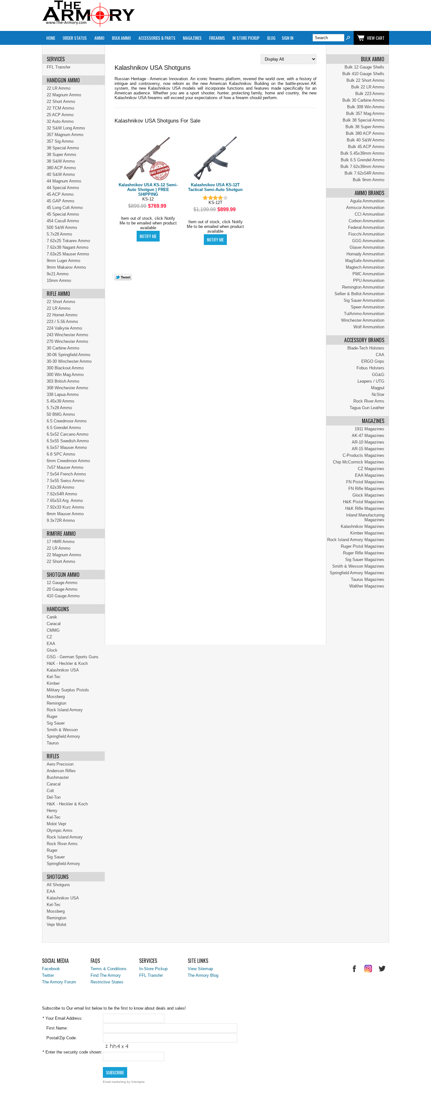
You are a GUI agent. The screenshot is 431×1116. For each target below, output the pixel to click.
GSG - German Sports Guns (72, 656)
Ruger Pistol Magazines (362, 546)
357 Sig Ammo (60, 141)
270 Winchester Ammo (67, 341)
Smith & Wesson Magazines (358, 566)
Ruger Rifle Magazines (363, 553)
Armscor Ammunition (365, 207)
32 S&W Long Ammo (66, 128)
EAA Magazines (369, 475)
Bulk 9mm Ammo (368, 179)
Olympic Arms (60, 830)
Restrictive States (107, 982)
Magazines (192, 38)
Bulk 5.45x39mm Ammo (362, 153)
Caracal (54, 623)
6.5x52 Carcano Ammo (67, 434)
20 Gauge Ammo (62, 589)
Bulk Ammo (121, 38)
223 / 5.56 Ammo (62, 321)
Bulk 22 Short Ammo (365, 80)
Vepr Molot (56, 924)
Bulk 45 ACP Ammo (366, 146)
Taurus (53, 743)
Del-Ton (54, 797)
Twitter (48, 975)
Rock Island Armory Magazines (355, 539)
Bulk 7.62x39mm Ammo (362, 166)
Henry (52, 810)
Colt (50, 790)
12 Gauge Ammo (62, 582)
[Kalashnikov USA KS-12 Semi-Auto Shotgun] (148, 158)
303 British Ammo (63, 381)
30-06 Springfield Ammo (68, 354)
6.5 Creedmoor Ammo (66, 421)
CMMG (53, 630)
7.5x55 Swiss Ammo (65, 480)
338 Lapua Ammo (63, 394)
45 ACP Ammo (60, 194)
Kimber (53, 683)
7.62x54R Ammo (62, 494)
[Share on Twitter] (123, 279)
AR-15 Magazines (368, 448)
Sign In (287, 38)
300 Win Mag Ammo (65, 374)
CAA (380, 354)
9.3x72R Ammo (61, 520)
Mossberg (56, 696)
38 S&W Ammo (61, 161)
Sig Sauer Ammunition (364, 300)
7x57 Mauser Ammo (65, 467)
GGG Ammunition (368, 240)
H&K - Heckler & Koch (67, 663)
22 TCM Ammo (60, 108)
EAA (51, 643)
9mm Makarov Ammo (66, 267)
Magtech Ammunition (365, 267)
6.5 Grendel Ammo (64, 427)
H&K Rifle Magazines (364, 508)
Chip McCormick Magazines (358, 462)
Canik (52, 617)
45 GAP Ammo (60, 201)
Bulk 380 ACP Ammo (365, 133)
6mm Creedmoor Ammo (68, 460)
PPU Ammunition (368, 280)
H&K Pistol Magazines (363, 501)
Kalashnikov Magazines (362, 526)
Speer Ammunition (367, 307)
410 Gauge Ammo (63, 596)
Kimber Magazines (367, 533)
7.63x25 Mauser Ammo (68, 254)
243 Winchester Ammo (67, 334)
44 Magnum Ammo (64, 181)
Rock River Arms (368, 401)
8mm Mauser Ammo (65, 513)
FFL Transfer (58, 67)
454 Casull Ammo (63, 220)
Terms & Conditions (109, 968)
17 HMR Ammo (60, 541)
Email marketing (114, 1081)
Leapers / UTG (370, 381)
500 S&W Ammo (62, 227)
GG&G (378, 374)
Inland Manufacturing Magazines (365, 517)
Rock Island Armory (65, 709)
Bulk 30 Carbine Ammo (363, 100)
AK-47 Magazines (368, 435)
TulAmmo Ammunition (364, 313)
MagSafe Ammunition (364, 260)
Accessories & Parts (157, 38)
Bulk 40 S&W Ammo (365, 140)
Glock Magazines (368, 495)
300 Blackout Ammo (65, 368)
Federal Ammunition (366, 227)
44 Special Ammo (63, 187)
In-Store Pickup (153, 968)
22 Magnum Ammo (64, 95)
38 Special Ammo (63, 148)
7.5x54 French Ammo (66, 474)
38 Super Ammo (61, 154)
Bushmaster (58, 777)
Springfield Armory (63, 736)
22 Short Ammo (61, 101)
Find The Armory (106, 975)
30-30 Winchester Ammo (69, 361)
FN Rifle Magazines (366, 488)
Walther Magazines (366, 586)
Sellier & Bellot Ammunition (359, 293)
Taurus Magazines (367, 579)
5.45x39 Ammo (60, 401)
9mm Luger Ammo (63, 260)
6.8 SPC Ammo (61, 454)
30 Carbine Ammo (63, 348)
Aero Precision (60, 764)
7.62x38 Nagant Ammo (67, 247)
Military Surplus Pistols (68, 690)
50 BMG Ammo (61, 414)
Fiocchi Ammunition (366, 234)
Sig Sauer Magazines (364, 559)
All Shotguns (58, 884)
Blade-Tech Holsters (365, 348)
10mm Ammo (59, 280)
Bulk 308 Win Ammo (365, 106)
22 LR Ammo (58, 88)
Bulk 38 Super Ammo (364, 126)
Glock (52, 650)
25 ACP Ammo (60, 114)
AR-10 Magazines (368, 442)
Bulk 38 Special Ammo (363, 120)
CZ (49, 637)
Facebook (51, 968)
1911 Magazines (369, 429)
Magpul (377, 387)
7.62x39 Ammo (60, 487)
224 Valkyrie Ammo (64, 328)
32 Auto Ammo (60, 121)
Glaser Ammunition (367, 247)
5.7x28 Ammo (59, 234)
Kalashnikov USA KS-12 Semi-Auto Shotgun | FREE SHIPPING (148, 189)
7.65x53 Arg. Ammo (65, 500)
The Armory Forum (59, 982)
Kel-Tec (54, 676)
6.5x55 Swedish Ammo (68, 441)
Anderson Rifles (61, 770)
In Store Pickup (246, 38)
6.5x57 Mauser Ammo (67, 447)
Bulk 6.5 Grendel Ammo (362, 160)
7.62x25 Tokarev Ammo (68, 240)
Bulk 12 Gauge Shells (364, 67)
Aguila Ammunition (367, 201)
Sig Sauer (56, 723)
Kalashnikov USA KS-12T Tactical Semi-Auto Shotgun (215, 187)
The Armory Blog (203, 975)
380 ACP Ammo (61, 167)
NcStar (378, 394)
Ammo (99, 38)
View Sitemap (200, 968)
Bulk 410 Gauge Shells (363, 73)
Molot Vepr (56, 823)
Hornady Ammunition (365, 254)
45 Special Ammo (63, 214)
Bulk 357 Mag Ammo (365, 113)
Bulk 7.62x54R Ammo (364, 173)
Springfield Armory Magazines (357, 572)
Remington (56, 703)
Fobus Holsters (370, 368)
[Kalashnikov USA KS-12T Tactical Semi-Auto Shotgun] (215, 158)
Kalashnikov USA (63, 670)
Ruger (52, 716)
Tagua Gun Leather (367, 407)
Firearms (217, 38)
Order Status (75, 38)
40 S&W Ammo (61, 174)
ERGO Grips (372, 361)
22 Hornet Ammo (62, 315)
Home (50, 38)
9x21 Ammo (57, 274)
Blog (271, 38)
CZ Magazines (371, 468)
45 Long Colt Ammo (65, 207)
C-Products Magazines (363, 455)
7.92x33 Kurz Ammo (65, 507)
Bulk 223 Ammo (369, 93)
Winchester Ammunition (362, 320)
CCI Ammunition (369, 214)
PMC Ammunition (368, 274)
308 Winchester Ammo (67, 387)
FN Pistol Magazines (365, 482)
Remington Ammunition (363, 287)
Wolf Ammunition (368, 327)
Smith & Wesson (62, 729)
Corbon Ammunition (366, 220)
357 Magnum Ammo (65, 134)
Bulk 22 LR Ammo (367, 87)
